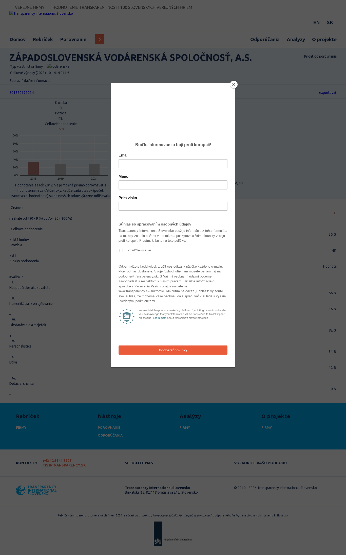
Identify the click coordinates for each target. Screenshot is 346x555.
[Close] (234, 84)
